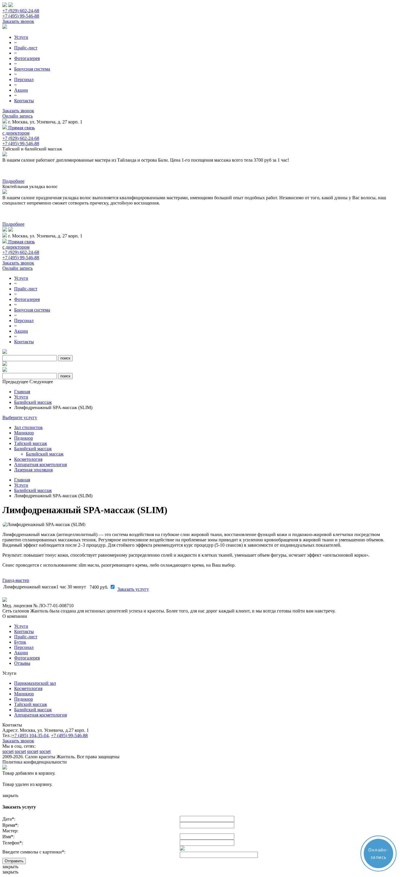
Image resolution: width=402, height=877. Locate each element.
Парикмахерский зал (35, 683)
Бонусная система (32, 68)
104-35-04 (30, 735)
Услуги (21, 37)
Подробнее (13, 181)
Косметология (28, 459)
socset (8, 751)
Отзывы (22, 663)
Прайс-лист (25, 47)
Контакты (24, 100)
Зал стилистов (28, 427)
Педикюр (23, 438)
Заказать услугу (133, 589)
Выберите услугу (19, 417)
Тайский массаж (30, 443)
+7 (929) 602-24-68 (20, 10)
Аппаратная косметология (40, 464)
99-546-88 (69, 735)
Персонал (24, 79)
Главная (22, 391)
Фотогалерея (27, 58)
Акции (21, 90)
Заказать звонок (18, 21)
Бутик (20, 642)
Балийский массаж (33, 402)
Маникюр (24, 432)
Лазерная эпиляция (33, 469)
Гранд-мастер (15, 580)
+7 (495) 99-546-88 (20, 16)
